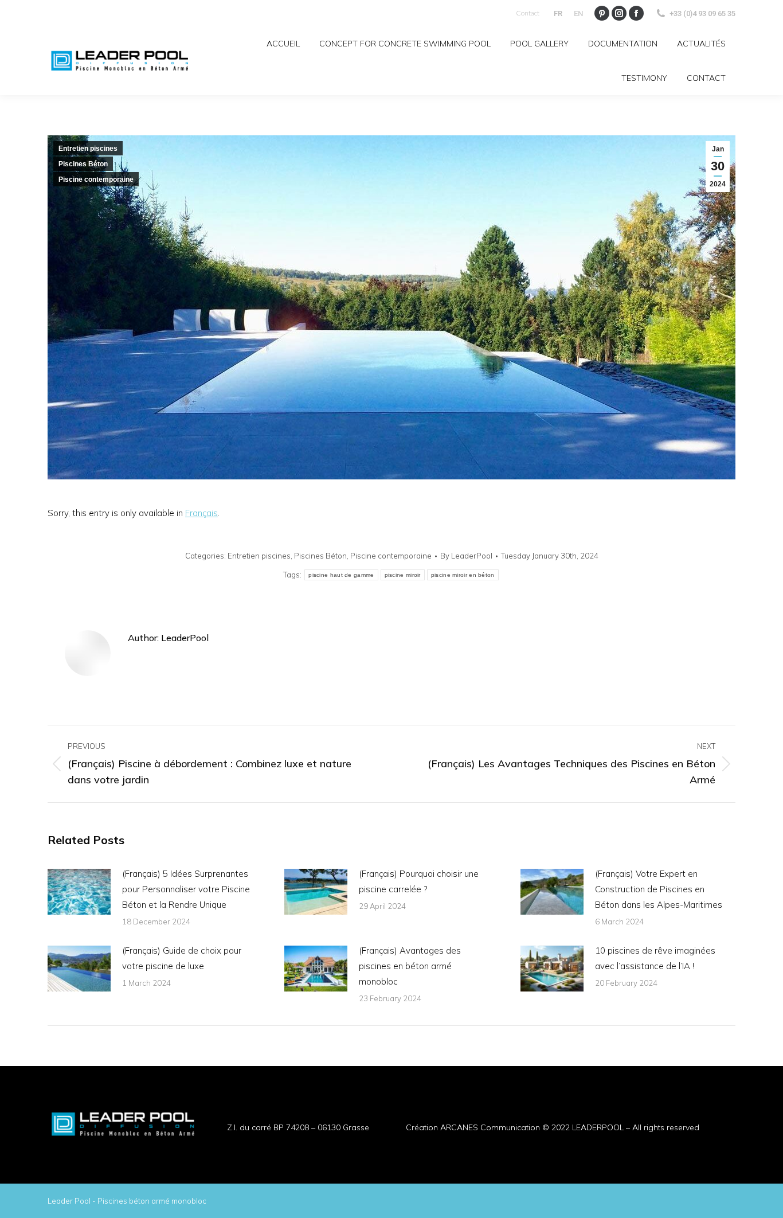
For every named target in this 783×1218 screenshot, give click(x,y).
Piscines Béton (83, 164)
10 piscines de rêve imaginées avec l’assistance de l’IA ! (655, 958)
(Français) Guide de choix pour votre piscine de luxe (181, 958)
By (466, 555)
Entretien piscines (88, 149)
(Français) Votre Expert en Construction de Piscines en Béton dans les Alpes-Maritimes (658, 889)
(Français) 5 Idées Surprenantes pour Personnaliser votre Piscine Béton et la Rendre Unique (186, 889)
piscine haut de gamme (341, 575)
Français (201, 513)
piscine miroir (403, 575)
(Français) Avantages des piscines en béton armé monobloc (410, 966)
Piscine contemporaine (96, 179)
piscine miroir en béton (463, 575)
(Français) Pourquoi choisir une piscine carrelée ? (419, 881)
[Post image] (79, 892)
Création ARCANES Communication (473, 1127)
